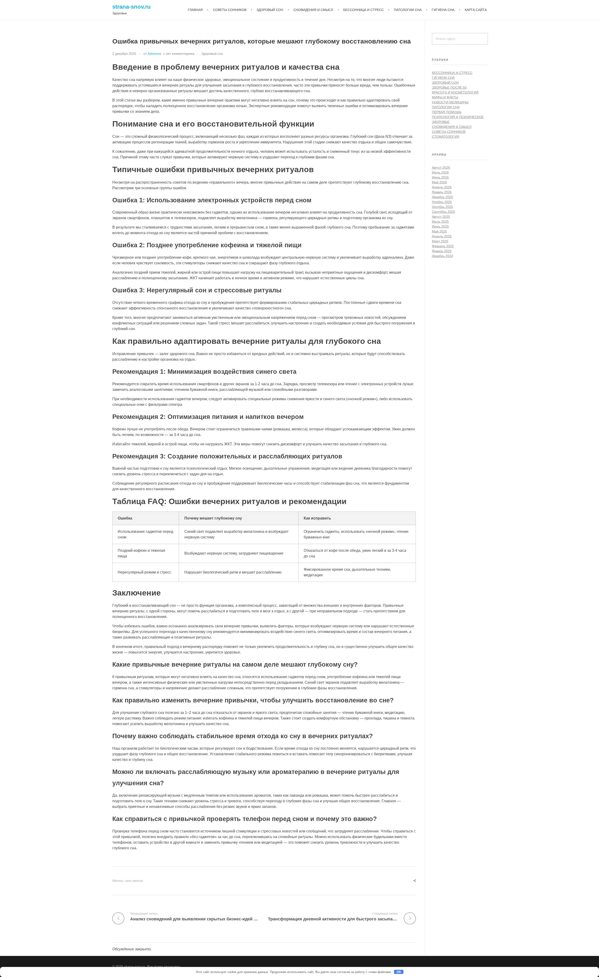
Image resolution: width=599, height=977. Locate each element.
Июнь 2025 (440, 226)
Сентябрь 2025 (443, 212)
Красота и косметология (455, 92)
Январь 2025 (442, 251)
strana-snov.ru (131, 7)
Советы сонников (448, 132)
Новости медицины (450, 102)
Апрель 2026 (442, 187)
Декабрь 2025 (442, 197)
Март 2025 (440, 241)
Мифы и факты (445, 97)
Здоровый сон (212, 53)
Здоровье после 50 (449, 87)
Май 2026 (439, 182)
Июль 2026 (440, 172)
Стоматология (445, 136)
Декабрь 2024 (442, 256)
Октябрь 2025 (442, 207)
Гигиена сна (443, 78)
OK (399, 972)
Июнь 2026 (440, 177)
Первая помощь (446, 112)
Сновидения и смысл (451, 127)
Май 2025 (439, 231)
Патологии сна (446, 107)
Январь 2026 (442, 192)
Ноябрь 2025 (442, 202)
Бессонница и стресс (452, 73)
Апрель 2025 (442, 236)
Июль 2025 (440, 221)
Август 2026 (441, 167)
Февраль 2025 (443, 246)
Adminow (154, 53)
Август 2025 (441, 216)
